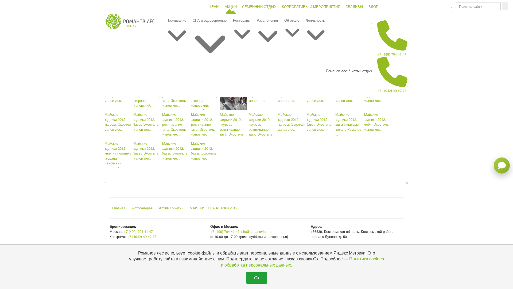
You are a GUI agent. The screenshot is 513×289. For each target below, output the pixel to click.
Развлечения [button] (267, 20)
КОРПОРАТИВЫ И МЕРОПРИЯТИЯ (311, 6)
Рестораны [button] (241, 20)
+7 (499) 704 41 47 (391, 54)
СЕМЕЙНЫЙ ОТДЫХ (259, 6)
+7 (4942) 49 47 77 (391, 90)
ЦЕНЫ (214, 6)
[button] (451, 9)
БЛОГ (373, 6)
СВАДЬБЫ (354, 6)
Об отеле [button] (291, 20)
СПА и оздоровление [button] (210, 20)
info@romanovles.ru (255, 231)
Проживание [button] (176, 20)
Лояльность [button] (315, 20)
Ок (256, 278)
